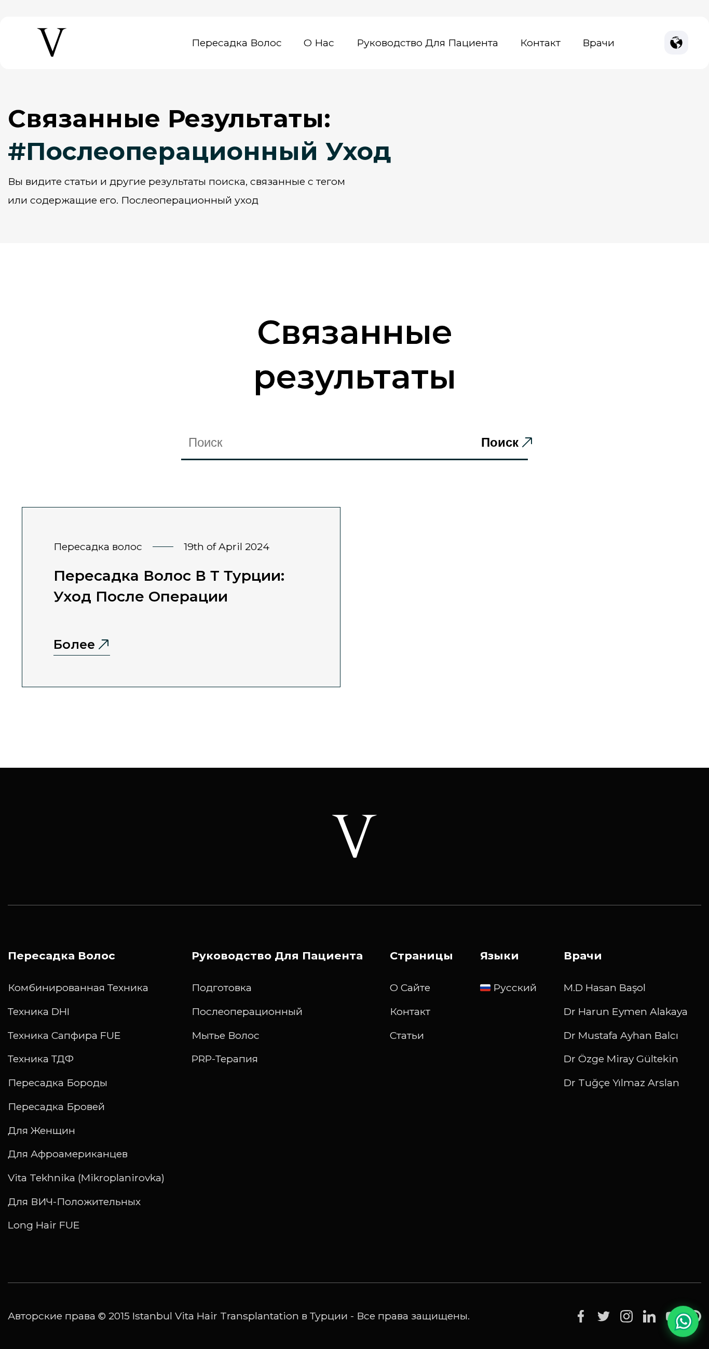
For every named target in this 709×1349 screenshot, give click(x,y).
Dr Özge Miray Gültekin (621, 1058)
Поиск (500, 442)
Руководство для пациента (427, 42)
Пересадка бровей (56, 1106)
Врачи (598, 42)
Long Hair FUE (44, 1225)
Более (74, 644)
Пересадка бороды (57, 1082)
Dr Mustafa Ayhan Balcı (621, 1035)
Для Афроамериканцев (68, 1153)
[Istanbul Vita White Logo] (354, 836)
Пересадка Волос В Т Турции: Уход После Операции (168, 586)
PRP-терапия (225, 1058)
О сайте (410, 987)
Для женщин (41, 1130)
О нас (319, 42)
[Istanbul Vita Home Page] (52, 57)
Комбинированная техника (78, 987)
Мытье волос (226, 1035)
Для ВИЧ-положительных (74, 1201)
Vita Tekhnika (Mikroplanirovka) (86, 1177)
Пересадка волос (237, 42)
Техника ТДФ (41, 1058)
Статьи (407, 1035)
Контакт (540, 42)
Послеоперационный (247, 1011)
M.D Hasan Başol (605, 987)
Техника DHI (39, 1011)
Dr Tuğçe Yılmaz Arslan (621, 1082)
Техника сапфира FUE (64, 1035)
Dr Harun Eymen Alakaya (626, 1011)
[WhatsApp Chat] (683, 1318)
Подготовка (222, 987)
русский (515, 987)
